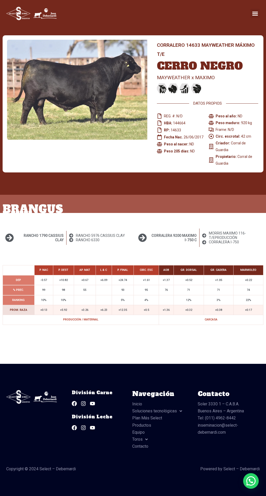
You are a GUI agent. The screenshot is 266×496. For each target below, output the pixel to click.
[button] (255, 13)
